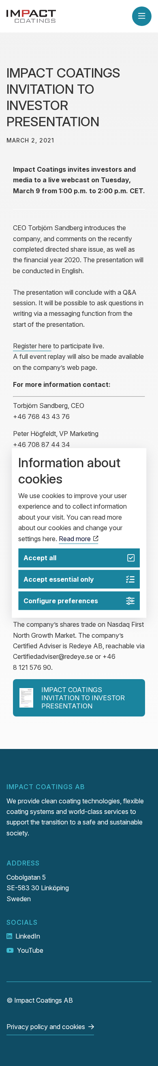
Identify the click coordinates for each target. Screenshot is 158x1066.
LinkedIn (27, 936)
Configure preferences (60, 601)
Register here (32, 346)
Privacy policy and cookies (45, 1027)
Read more (75, 538)
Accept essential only (58, 579)
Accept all (39, 558)
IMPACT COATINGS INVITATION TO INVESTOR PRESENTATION (83, 698)
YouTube (30, 950)
